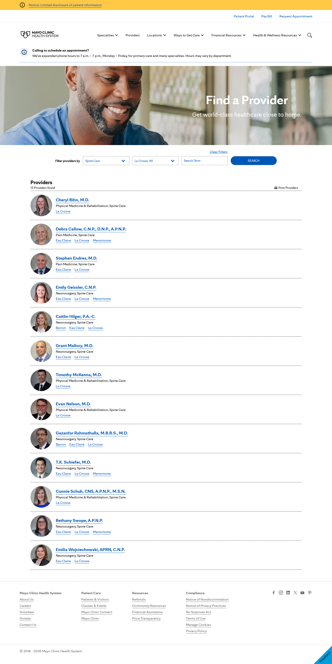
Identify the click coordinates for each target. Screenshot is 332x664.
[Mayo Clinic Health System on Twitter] (295, 593)
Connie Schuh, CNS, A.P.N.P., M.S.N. (91, 491)
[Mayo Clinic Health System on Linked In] (288, 593)
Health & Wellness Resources (275, 35)
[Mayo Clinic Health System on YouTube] (302, 593)
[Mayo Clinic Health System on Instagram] (281, 593)
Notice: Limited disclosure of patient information (65, 5)
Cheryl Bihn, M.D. (72, 199)
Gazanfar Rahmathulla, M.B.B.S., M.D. (92, 433)
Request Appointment (295, 16)
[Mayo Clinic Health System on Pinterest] (309, 593)
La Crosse (63, 211)
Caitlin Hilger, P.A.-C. (76, 316)
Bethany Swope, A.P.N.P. (79, 520)
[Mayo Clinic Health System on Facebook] (273, 593)
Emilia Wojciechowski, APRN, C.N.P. (90, 549)
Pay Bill (266, 16)
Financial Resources (226, 35)
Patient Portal (244, 16)
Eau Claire (63, 240)
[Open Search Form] (309, 35)
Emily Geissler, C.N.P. (76, 287)
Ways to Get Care (187, 35)
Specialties (105, 35)
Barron (61, 328)
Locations (154, 35)
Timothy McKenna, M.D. (79, 374)
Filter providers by (67, 161)
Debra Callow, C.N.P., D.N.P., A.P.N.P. (91, 229)
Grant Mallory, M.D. (74, 345)
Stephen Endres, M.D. (76, 258)
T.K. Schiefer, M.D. (73, 462)
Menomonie (102, 240)
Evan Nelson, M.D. (73, 403)
